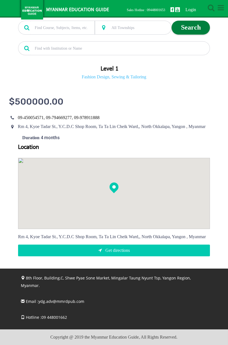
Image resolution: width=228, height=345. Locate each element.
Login (190, 9)
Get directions (117, 250)
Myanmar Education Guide (77, 10)
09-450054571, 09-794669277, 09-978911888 (59, 117)
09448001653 (156, 10)
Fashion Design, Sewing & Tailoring (114, 76)
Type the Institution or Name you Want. (49, 38)
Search (191, 27)
